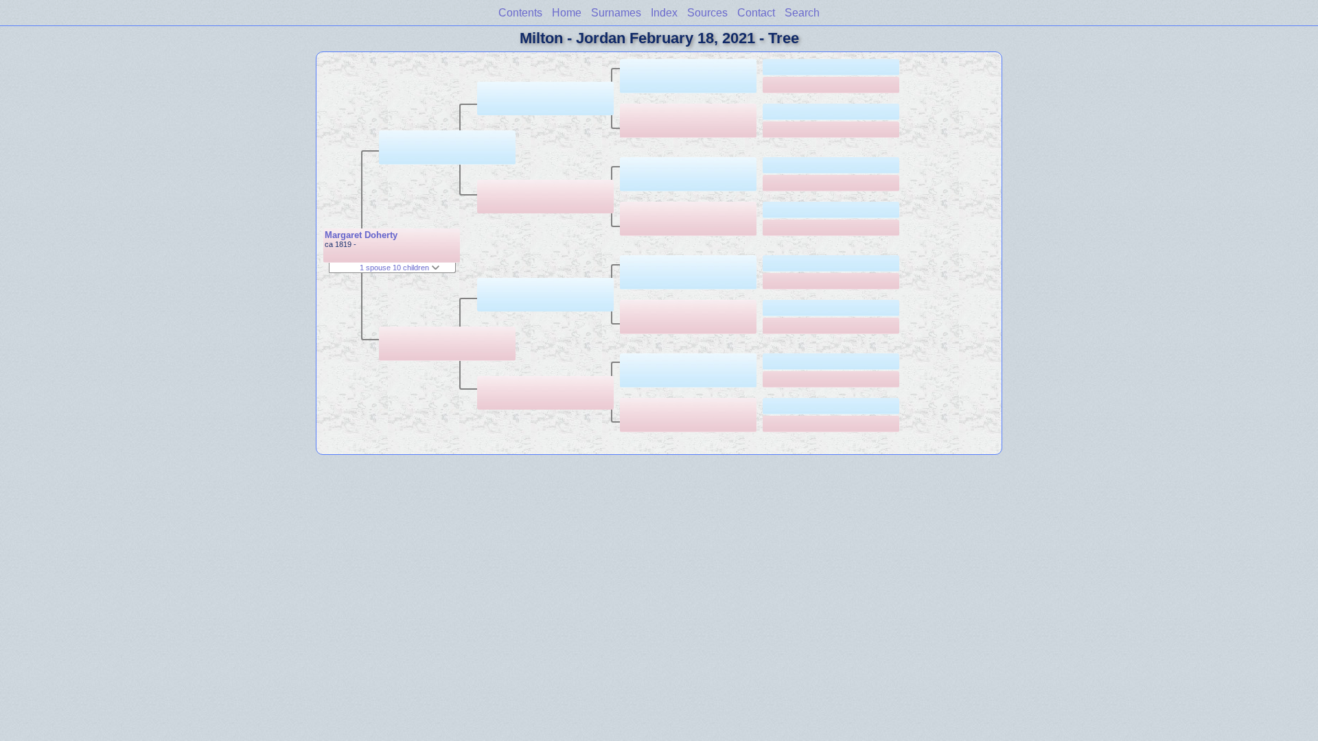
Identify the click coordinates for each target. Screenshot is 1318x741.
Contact (756, 13)
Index (664, 13)
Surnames (616, 13)
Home (566, 13)
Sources (707, 13)
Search (802, 13)
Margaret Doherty (361, 235)
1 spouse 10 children (395, 267)
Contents (520, 13)
